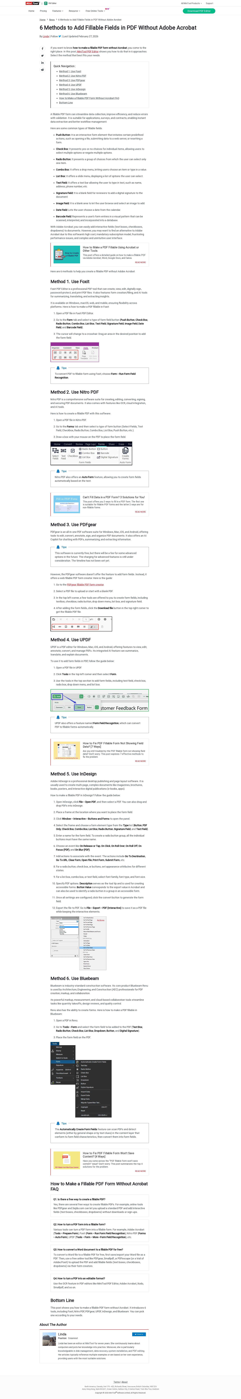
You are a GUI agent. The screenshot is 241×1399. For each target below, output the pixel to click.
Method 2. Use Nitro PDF (72, 75)
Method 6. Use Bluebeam (73, 93)
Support (209, 3)
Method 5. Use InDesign (72, 89)
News (52, 19)
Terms (117, 1382)
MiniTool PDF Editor (88, 51)
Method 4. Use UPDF (70, 84)
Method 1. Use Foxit (70, 71)
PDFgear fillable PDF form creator (85, 584)
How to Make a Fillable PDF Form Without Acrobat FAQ (89, 98)
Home (31, 11)
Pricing (43, 11)
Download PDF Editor (199, 10)
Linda (46, 36)
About (125, 1382)
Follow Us (140, 1334)
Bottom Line (66, 102)
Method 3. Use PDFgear (72, 80)
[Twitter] (60, 36)
